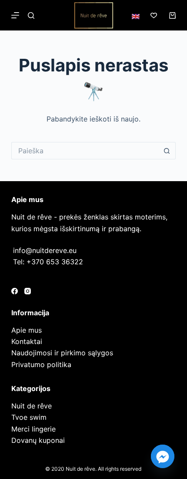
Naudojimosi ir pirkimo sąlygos (62, 352)
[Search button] (167, 150)
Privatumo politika (41, 364)
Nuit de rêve (31, 405)
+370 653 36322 (55, 261)
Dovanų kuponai (38, 440)
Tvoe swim (29, 417)
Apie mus (26, 330)
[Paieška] (31, 15)
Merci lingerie (33, 429)
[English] (136, 16)
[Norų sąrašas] (153, 15)
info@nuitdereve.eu (45, 250)
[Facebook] (14, 291)
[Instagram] (27, 291)
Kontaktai (26, 341)
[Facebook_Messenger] (162, 456)
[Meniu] (15, 15)
